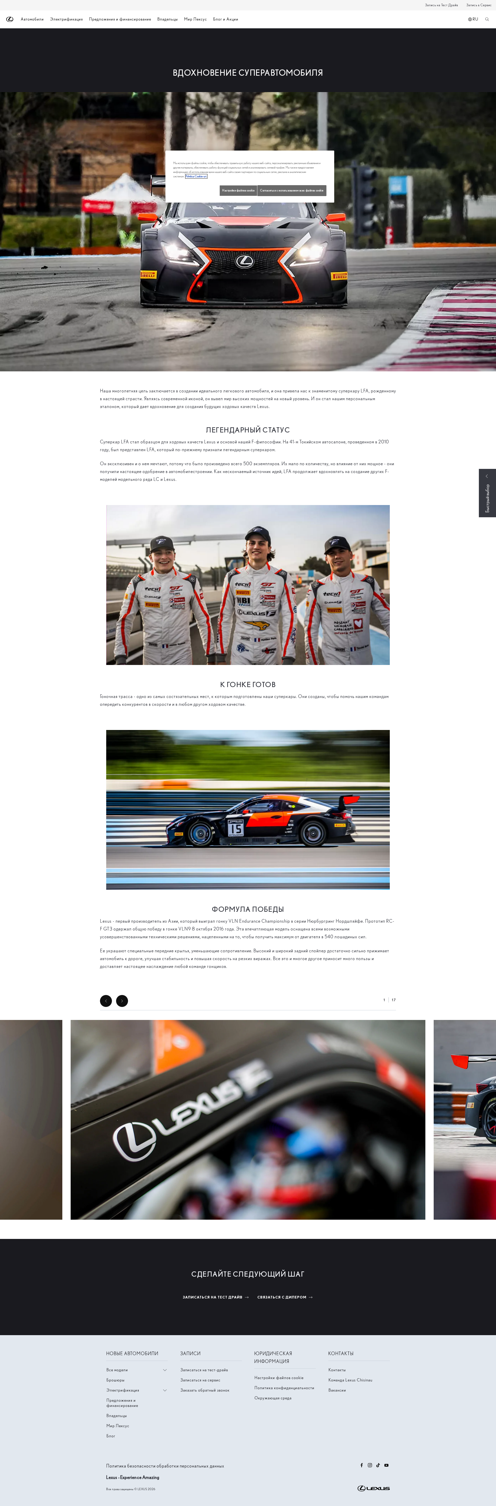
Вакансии (337, 1390)
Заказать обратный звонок (205, 1390)
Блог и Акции (225, 19)
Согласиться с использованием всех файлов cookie (292, 190)
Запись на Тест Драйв (441, 5)
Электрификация (66, 19)
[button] (248, 1120)
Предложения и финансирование (120, 19)
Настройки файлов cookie (279, 1377)
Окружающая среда (273, 1397)
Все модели (117, 1369)
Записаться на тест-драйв (204, 1369)
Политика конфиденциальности (284, 1387)
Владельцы (167, 19)
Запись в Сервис (479, 5)
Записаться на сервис (200, 1380)
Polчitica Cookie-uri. (196, 176)
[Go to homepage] (10, 19)
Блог (110, 1435)
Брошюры (115, 1380)
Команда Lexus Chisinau (350, 1380)
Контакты (337, 1369)
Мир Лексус (195, 19)
